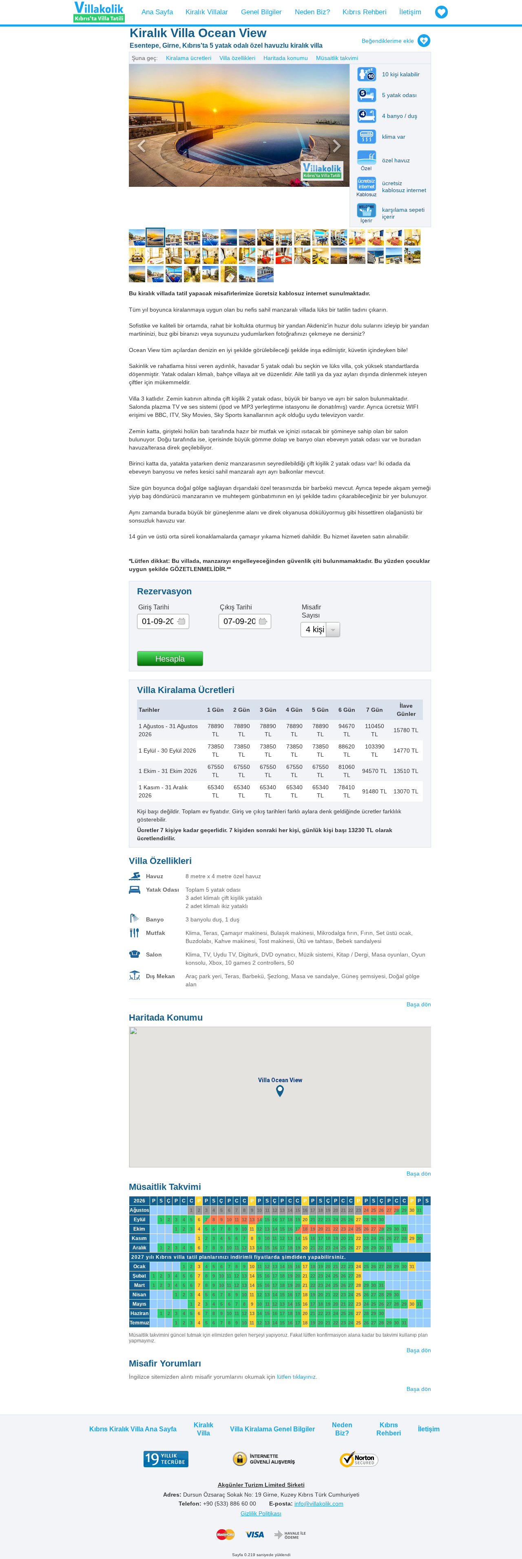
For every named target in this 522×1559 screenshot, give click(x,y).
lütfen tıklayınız (296, 1376)
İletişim (410, 12)
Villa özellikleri (237, 58)
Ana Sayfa (157, 12)
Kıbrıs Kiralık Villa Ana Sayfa (133, 1429)
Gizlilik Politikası (261, 1513)
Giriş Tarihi (153, 607)
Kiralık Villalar (207, 12)
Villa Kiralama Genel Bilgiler (272, 1429)
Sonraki (294, 145)
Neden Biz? (312, 12)
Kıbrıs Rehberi (365, 12)
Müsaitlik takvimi (337, 58)
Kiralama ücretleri (188, 58)
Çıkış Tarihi (236, 607)
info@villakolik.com (318, 1503)
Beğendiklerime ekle (388, 41)
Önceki (184, 145)
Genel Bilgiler (261, 12)
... (181, 621)
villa (137, 237)
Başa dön (419, 1004)
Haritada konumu (285, 58)
